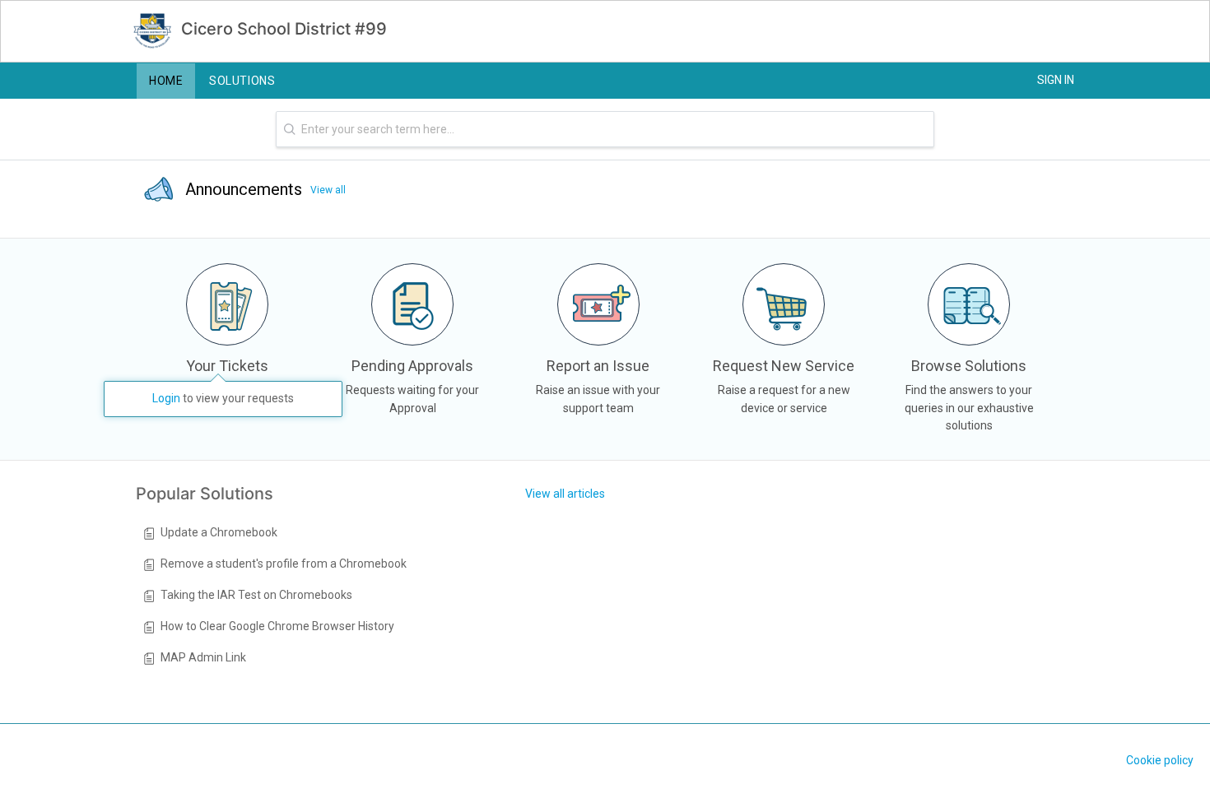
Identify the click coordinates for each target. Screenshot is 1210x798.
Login (166, 398)
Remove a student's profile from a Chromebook (284, 563)
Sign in (1055, 79)
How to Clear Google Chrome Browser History (277, 626)
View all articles (565, 493)
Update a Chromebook (219, 532)
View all (328, 190)
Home (166, 80)
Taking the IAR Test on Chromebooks (256, 594)
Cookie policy (1160, 760)
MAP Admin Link (203, 657)
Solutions (242, 80)
